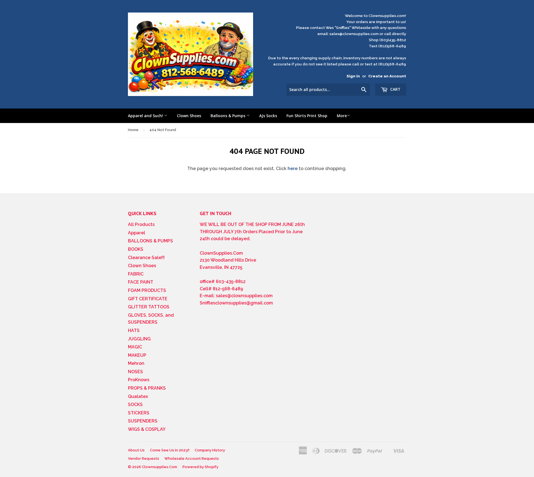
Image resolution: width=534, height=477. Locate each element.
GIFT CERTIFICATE (147, 298)
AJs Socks (268, 115)
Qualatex (138, 396)
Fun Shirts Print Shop (306, 115)
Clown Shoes (189, 115)
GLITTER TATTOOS (148, 306)
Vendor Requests (143, 458)
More (342, 115)
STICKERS (138, 412)
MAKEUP (137, 355)
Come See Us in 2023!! (169, 450)
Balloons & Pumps (228, 115)
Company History (210, 450)
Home (133, 130)
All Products (141, 224)
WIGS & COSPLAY (146, 429)
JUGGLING (139, 338)
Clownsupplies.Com (159, 467)
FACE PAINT (140, 282)
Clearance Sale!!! (146, 257)
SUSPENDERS (142, 421)
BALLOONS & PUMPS (150, 241)
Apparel (136, 232)
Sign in (353, 76)
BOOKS (135, 249)
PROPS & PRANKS (147, 388)
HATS (134, 330)
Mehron (136, 363)
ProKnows (138, 379)
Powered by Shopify (200, 467)
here (293, 168)
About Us (136, 450)
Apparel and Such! (146, 115)
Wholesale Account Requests (191, 458)
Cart (394, 89)
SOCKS (135, 404)
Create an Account (387, 76)
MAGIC (135, 347)
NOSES (135, 371)
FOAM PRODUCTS (147, 290)
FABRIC (136, 274)
